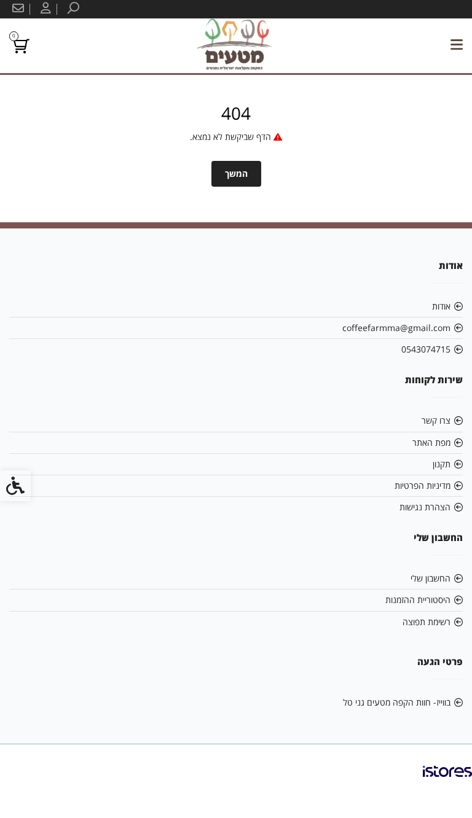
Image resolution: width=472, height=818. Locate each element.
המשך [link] (236, 173)
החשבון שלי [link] (430, 578)
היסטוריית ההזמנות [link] (417, 600)
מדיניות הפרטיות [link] (422, 485)
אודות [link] (441, 306)
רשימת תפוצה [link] (426, 622)
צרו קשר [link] (436, 420)
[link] (72, 9)
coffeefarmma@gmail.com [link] (396, 327)
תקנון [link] (441, 464)
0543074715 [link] (425, 349)
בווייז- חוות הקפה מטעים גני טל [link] (396, 702)
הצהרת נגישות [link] (424, 507)
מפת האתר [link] (431, 442)
